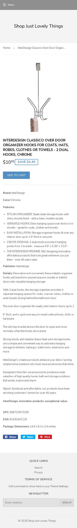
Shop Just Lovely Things (42, 521)
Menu (11, 5)
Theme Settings (59, 486)
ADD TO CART (16, 175)
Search (38, 468)
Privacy (38, 472)
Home (6, 48)
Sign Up (66, 502)
